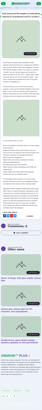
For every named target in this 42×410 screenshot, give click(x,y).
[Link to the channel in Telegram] (14, 396)
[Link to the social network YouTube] (3, 396)
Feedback (6, 390)
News (17, 8)
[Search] (38, 3)
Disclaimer (17, 390)
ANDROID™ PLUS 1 (7, 8)
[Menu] (3, 3)
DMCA (27, 390)
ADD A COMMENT (22, 233)
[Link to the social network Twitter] (7, 396)
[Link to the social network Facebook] (10, 396)
